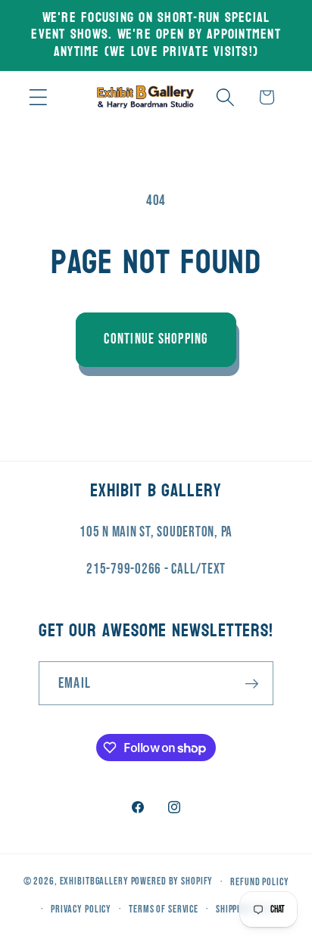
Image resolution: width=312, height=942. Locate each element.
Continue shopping (155, 339)
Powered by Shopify (172, 882)
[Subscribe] (252, 683)
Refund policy (259, 882)
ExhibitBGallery (94, 882)
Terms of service (163, 909)
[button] (38, 97)
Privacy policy (81, 909)
